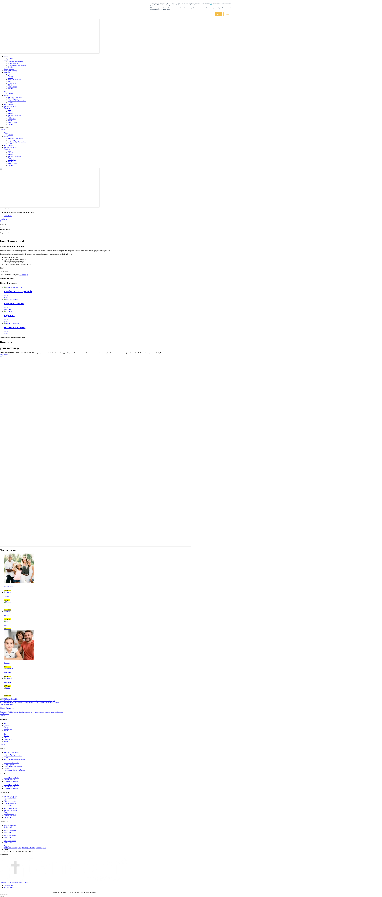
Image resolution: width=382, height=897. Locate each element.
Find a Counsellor (9, 779)
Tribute (10, 85)
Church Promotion (10, 803)
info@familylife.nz (10, 825)
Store (9, 74)
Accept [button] (219, 14)
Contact (10, 58)
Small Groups (12, 87)
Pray (9, 81)
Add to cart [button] (7, 297)
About (6, 56)
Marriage (25, 275)
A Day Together (13, 63)
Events (6, 60)
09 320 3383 (8, 827)
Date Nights (12, 83)
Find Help (11, 88)
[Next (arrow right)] (3, 896)
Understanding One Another (17, 65)
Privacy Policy (209, 5)
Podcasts (10, 78)
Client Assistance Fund (11, 781)
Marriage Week (9, 69)
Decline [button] (227, 14)
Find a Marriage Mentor (11, 778)
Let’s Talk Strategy (10, 801)
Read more (7, 309)
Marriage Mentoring (10, 70)
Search (2, 127)
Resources (7, 72)
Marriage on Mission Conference (14, 759)
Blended (10, 67)
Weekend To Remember (15, 62)
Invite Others (8, 805)
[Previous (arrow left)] (1, 896)
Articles (10, 76)
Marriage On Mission (14, 79)
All (20, 275)
